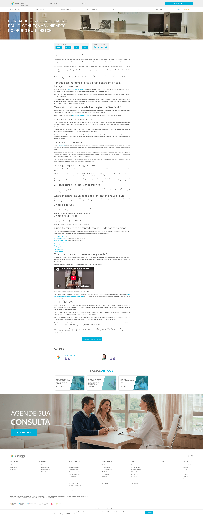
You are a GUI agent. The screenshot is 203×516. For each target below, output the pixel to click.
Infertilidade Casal (42, 471)
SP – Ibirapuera (105, 465)
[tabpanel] (69, 383)
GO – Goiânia (105, 481)
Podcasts (185, 469)
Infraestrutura (13, 465)
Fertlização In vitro (73, 483)
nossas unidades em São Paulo (80, 115)
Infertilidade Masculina (44, 469)
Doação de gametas (59, 246)
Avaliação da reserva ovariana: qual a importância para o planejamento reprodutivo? (95, 381)
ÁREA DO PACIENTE (54, 3)
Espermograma (58, 249)
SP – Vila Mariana (106, 467)
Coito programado (59, 244)
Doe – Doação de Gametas (75, 474)
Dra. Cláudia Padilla (116, 355)
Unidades (115, 9)
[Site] (69, 358)
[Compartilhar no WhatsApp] (106, 47)
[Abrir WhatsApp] (199, 512)
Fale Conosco (13, 469)
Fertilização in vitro (59, 236)
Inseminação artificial (59, 238)
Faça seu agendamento (92, 339)
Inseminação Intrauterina (75, 485)
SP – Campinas (105, 478)
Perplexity (68, 47)
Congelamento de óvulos (60, 240)
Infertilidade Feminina (43, 467)
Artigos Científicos (188, 465)
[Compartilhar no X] (98, 47)
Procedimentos (65, 9)
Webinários (186, 474)
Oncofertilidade (58, 251)
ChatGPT (58, 47)
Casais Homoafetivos (74, 467)
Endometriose (58, 247)
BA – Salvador (105, 483)
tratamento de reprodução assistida (76, 89)
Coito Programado (73, 469)
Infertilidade (39, 9)
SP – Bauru (104, 476)
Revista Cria (186, 476)
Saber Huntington (187, 471)
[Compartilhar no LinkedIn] (102, 47)
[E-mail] (66, 358)
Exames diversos (73, 481)
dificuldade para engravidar (92, 134)
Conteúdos (159, 9)
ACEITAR (149, 513)
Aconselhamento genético (61, 242)
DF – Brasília (105, 471)
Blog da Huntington (71, 355)
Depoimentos (186, 478)
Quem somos (13, 9)
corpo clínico (61, 145)
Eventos (185, 467)
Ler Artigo (59, 386)
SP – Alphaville (105, 474)
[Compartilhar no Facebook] (95, 47)
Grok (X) (84, 47)
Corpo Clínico (91, 9)
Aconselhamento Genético (75, 465)
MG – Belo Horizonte (107, 469)
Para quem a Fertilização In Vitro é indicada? (127, 381)
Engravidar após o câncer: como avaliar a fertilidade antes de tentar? (63, 381)
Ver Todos (71, 490)
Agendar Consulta (179, 3)
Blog (137, 9)
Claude (76, 47)
